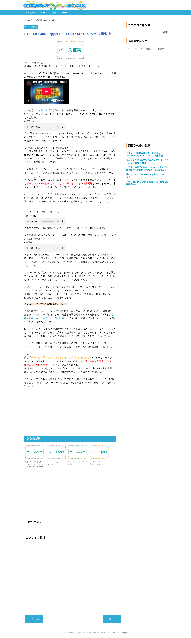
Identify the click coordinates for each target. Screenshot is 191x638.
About (64, 13)
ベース (44, 13)
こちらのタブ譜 (44, 110)
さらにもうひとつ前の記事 (50, 318)
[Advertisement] (47, 415)
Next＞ (112, 619)
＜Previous (34, 619)
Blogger (125, 632)
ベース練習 (30, 13)
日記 (54, 13)
